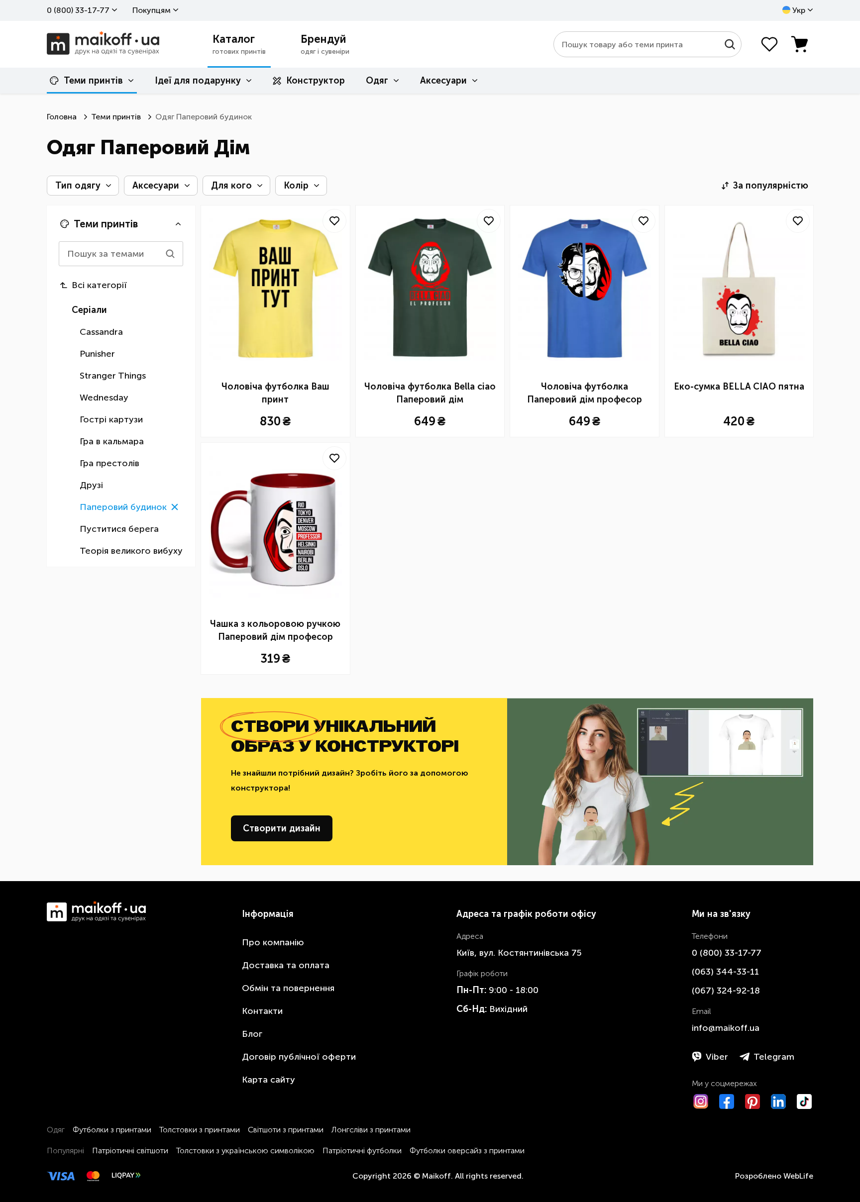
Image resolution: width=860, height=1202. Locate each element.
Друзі (91, 485)
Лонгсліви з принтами (371, 1129)
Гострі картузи (111, 419)
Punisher (97, 353)
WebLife (798, 1176)
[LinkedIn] (778, 1101)
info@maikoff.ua (725, 1027)
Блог (252, 1033)
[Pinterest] (752, 1101)
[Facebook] (727, 1101)
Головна (62, 116)
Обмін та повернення (288, 988)
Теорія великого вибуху (131, 550)
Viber (717, 1056)
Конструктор (315, 80)
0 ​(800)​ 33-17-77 (78, 10)
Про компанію (273, 942)
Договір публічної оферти (299, 1056)
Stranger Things (113, 375)
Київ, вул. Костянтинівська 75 (519, 952)
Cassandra (101, 331)
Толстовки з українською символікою (245, 1150)
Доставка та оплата (285, 965)
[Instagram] (701, 1101)
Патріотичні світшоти (130, 1150)
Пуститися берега (119, 528)
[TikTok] (804, 1101)
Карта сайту (268, 1079)
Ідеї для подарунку (198, 80)
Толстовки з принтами (199, 1129)
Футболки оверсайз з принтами (467, 1150)
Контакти (262, 1010)
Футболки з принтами (112, 1129)
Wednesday (104, 397)
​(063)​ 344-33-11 (725, 971)
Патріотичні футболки (362, 1150)
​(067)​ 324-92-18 (726, 990)
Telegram (773, 1056)
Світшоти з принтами (285, 1129)
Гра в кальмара (112, 441)
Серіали (89, 309)
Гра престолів (109, 463)
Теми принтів (93, 80)
